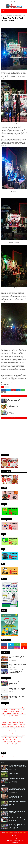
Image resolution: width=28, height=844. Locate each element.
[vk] (11, 647)
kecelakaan (4, 724)
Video (17, 746)
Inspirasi (9, 722)
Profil (7, 739)
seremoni (4, 743)
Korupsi (22, 726)
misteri (18, 730)
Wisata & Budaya (20, 748)
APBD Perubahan (21, 709)
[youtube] (24, 647)
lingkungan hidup (20, 728)
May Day (3, 730)
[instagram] (14, 1)
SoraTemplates (9, 832)
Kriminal (3, 728)
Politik (3, 739)
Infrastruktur (4, 722)
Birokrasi (17, 711)
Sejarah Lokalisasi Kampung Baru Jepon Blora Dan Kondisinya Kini (16, 400)
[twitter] (12, 1)
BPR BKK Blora (8, 713)
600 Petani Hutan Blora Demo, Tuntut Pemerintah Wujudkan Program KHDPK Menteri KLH (18, 826)
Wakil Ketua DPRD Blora (6, 748)
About (7, 838)
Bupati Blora (23, 713)
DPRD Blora (17, 715)
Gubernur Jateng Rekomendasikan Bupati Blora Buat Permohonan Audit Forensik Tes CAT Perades (18, 767)
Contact (11, 838)
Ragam (15, 739)
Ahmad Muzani (4, 709)
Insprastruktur (15, 722)
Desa (8, 715)
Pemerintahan (4, 735)
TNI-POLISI (9, 746)
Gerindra (9, 717)
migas (14, 730)
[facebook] (9, 1)
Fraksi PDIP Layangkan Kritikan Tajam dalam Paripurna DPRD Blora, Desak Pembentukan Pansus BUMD (17, 664)
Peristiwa (23, 735)
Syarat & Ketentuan (9, 840)
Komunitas (18, 726)
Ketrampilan (15, 724)
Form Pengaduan (14, 842)
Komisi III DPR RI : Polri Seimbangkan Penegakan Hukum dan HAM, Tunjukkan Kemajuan (17, 796)
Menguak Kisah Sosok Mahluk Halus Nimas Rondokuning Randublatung (17, 689)
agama (23, 707)
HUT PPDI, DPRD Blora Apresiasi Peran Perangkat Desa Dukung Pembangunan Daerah (16, 671)
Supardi (17, 743)
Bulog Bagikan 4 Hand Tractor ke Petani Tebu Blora (17, 812)
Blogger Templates (23, 832)
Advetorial (18, 707)
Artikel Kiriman (11, 711)
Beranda (2, 15)
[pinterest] (17, 1)
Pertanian (9, 737)
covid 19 (3, 715)
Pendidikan (18, 735)
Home (4, 838)
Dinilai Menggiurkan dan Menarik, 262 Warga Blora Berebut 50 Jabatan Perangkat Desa (17, 780)
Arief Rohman (4, 711)
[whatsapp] (17, 644)
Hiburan (6, 15)
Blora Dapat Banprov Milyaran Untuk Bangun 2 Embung (17, 773)
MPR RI (22, 730)
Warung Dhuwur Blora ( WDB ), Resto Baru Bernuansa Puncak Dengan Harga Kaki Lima (17, 696)
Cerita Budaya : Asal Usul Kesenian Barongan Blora (17, 682)
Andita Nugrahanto (12, 709)
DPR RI (12, 715)
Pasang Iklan (16, 838)
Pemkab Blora (11, 735)
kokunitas (12, 726)
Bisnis (22, 711)
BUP (18, 713)
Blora (3, 713)
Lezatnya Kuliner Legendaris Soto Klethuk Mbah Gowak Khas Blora (16, 406)
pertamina (4, 737)
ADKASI (7, 707)
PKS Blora (20, 737)
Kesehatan (10, 724)
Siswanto (9, 743)
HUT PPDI (18, 720)
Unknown (4, 23)
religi (15, 741)
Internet (21, 722)
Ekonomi (22, 715)
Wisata (14, 748)
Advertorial (12, 707)
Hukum (14, 720)
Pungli (11, 739)
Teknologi (4, 746)
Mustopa (3, 733)
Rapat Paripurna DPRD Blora (7, 741)
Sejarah (19, 741)
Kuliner (8, 728)
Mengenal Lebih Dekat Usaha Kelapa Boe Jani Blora (16, 411)
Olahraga (17, 733)
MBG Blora (9, 730)
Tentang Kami (22, 838)
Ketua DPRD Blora (5, 726)
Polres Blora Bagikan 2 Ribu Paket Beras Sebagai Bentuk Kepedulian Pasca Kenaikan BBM (17, 789)
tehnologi (22, 743)
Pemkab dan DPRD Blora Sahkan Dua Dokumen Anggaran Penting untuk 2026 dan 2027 (17, 658)
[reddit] (24, 644)
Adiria (3, 707)
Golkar (21, 717)
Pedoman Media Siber (18, 840)
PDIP (21, 733)
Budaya (14, 713)
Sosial (13, 743)
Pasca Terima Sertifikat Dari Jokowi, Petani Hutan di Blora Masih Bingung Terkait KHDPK (18, 819)
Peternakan (15, 737)
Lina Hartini (13, 728)
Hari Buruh (4, 720)
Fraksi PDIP (4, 717)
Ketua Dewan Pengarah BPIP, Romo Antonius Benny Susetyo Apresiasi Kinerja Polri (17, 803)
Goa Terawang (15, 717)
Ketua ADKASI (22, 724)
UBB (14, 746)
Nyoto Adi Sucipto (10, 733)
